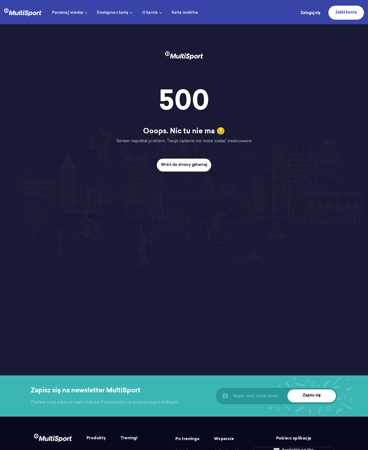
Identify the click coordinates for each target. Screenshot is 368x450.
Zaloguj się (310, 13)
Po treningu (187, 439)
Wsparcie (224, 439)
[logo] (22, 12)
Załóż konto (346, 13)
